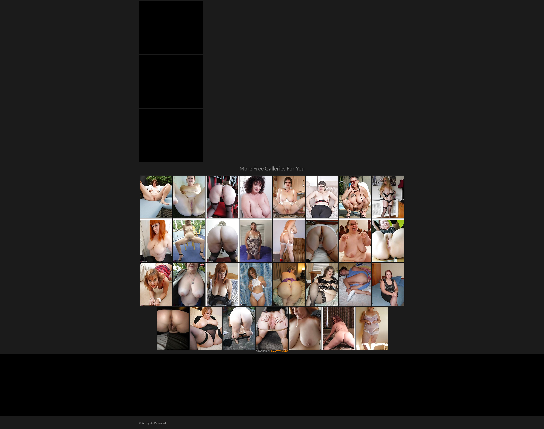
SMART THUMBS (279, 351)
